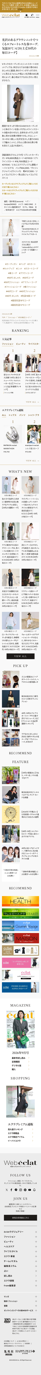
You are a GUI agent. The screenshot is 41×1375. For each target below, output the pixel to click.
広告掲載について (9, 1341)
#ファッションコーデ (13, 287)
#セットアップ (8, 268)
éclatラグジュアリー (14, 1232)
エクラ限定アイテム (16, 1137)
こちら (17, 1333)
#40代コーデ (11, 291)
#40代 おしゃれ (12, 296)
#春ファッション (29, 287)
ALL (4, 415)
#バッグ (22, 264)
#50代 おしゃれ (14, 278)
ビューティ (21, 344)
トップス (13, 415)
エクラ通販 (9, 1281)
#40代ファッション (27, 291)
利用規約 (27, 1343)
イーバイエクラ (14, 1141)
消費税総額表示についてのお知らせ (14, 1346)
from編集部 (10, 1286)
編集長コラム (10, 1266)
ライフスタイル (11, 1251)
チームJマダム (11, 1261)
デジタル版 (16, 1066)
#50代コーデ (28, 278)
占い (6, 1271)
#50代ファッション (11, 282)
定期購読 (16, 1062)
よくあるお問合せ (22, 1341)
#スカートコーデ (31, 268)
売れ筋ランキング (15, 1129)
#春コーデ (12, 273)
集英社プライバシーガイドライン (13, 1343)
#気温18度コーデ (28, 296)
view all (31, 402)
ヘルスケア (9, 1247)
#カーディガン (11, 264)
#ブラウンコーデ (26, 273)
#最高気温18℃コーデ (20, 300)
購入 (14, 1069)
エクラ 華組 (9, 1256)
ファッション (7, 344)
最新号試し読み (18, 1058)
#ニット (19, 268)
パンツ (22, 415)
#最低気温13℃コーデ (20, 305)
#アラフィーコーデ (29, 282)
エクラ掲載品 (13, 1133)
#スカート (31, 264)
